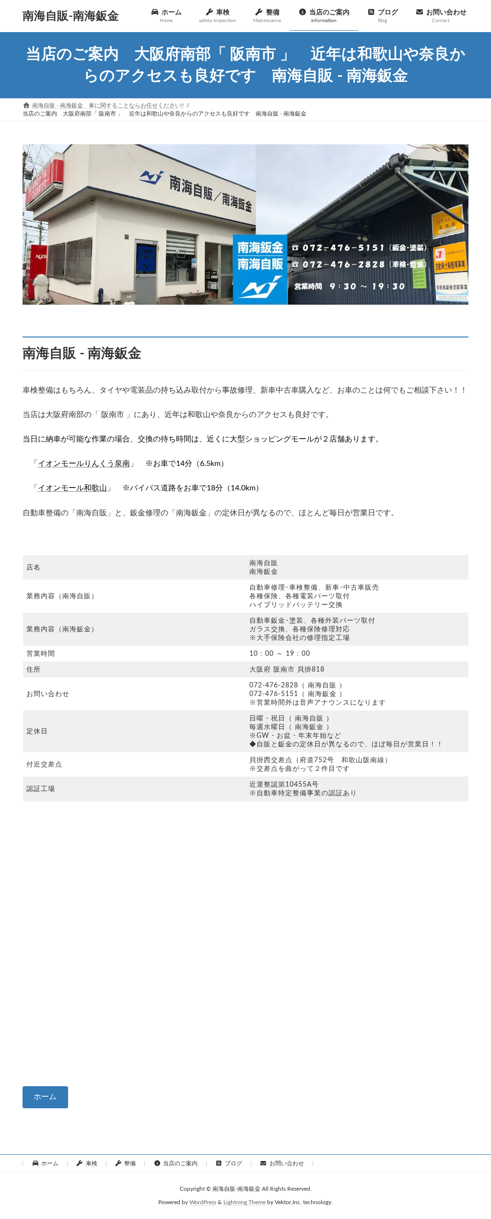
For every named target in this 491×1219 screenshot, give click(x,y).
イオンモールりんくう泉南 (84, 463)
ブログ (233, 1163)
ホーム (45, 1097)
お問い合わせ (286, 1163)
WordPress (202, 1203)
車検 (91, 1163)
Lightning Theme (244, 1203)
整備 (130, 1163)
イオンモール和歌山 (72, 488)
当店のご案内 (180, 1163)
